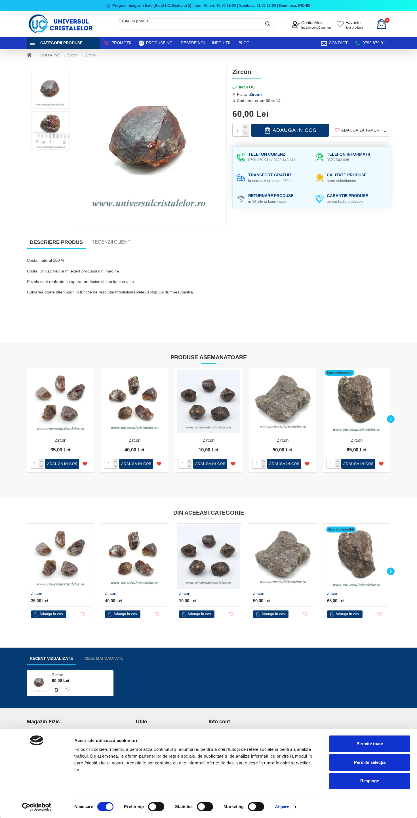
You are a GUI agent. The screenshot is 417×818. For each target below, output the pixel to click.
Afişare (282, 806)
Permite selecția (370, 762)
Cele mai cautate (103, 658)
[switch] (156, 806)
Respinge (369, 780)
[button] (26, 419)
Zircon (72, 55)
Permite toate (370, 743)
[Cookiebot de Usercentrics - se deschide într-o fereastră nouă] (37, 807)
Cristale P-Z (49, 55)
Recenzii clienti (111, 242)
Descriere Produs (56, 242)
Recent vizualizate (51, 658)
